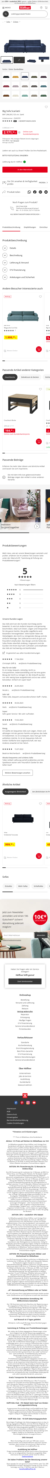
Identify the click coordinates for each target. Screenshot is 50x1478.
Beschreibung (16, 255)
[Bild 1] (7, 60)
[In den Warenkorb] (39, 349)
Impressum (11, 1108)
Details (13, 248)
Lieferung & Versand (19, 262)
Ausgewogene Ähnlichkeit (15, 791)
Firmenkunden (25, 1029)
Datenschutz (12, 1114)
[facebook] (16, 1102)
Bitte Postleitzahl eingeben (15, 155)
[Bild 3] (31, 60)
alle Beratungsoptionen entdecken (24, 214)
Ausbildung (25, 1079)
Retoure (25, 1008)
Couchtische (10, 377)
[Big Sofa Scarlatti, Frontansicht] (25, 40)
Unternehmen (25, 1073)
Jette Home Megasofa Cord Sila (15, 294)
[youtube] (34, 1102)
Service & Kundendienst (25, 1026)
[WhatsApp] (29, 192)
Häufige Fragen (25, 1020)
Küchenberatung (25, 1045)
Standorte (25, 1042)
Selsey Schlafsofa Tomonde (14, 801)
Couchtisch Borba (10, 386)
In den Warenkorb (25, 169)
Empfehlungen (30, 227)
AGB (8, 1111)
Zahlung (25, 1006)
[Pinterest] (40, 192)
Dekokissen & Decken (30, 377)
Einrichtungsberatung (25, 1048)
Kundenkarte (25, 1082)
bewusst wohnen (25, 1085)
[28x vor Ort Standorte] (41, 7)
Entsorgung (25, 1017)
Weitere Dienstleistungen (25, 1057)
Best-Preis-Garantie (25, 1051)
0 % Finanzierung (17, 270)
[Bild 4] (44, 60)
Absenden (41, 935)
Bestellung (25, 1000)
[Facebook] (34, 192)
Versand (16, 141)
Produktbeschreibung (11, 227)
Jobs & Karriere (25, 1076)
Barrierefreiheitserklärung (17, 1120)
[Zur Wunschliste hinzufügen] (46, 107)
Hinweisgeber (12, 1117)
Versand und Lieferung (25, 1003)
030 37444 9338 (21, 206)
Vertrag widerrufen (25, 1011)
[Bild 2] (19, 60)
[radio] (25, 589)
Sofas (5, 876)
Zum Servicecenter (25, 981)
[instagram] (28, 1102)
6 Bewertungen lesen (27, 121)
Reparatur (25, 1014)
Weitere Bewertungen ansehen (17, 773)
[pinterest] (22, 1102)
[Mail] (46, 192)
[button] (5, 7)
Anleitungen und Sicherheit (22, 277)
